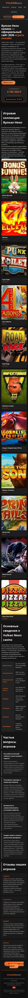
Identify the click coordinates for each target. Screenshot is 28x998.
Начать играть (8, 82)
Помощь (13, 7)
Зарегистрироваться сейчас (16, 965)
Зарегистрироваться (18, 17)
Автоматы (14, 12)
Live (25, 7)
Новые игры (5, 7)
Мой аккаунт (7, 17)
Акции (20, 7)
